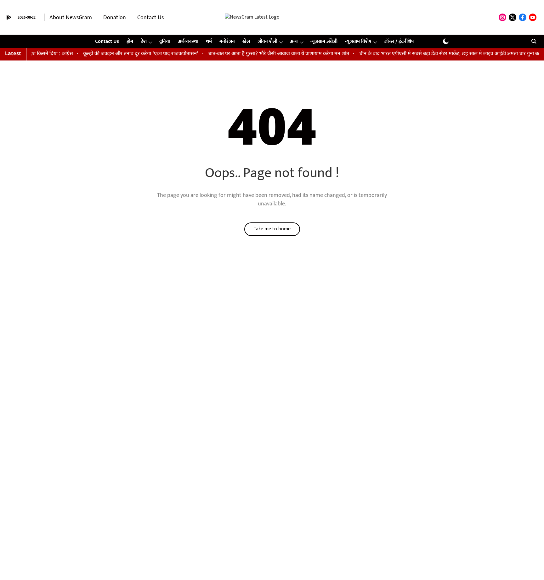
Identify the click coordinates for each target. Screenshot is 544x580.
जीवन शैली (267, 41)
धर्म (209, 41)
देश (144, 41)
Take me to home (272, 229)
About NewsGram (70, 17)
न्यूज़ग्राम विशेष (358, 41)
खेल (246, 41)
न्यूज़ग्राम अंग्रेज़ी (323, 41)
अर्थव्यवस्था (188, 41)
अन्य (294, 41)
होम (130, 41)
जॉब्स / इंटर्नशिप (399, 41)
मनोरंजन (227, 41)
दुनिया (164, 41)
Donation (114, 17)
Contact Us (150, 17)
